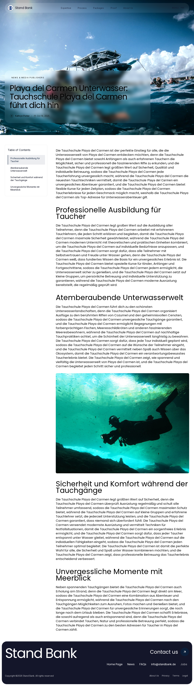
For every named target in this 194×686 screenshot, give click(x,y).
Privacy (165, 675)
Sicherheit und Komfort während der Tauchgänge (26, 178)
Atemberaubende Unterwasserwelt (19, 169)
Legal (185, 675)
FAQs (142, 664)
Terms (175, 675)
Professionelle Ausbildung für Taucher (25, 159)
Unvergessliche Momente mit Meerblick (24, 188)
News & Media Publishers (28, 77)
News (131, 664)
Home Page (114, 664)
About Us (154, 675)
